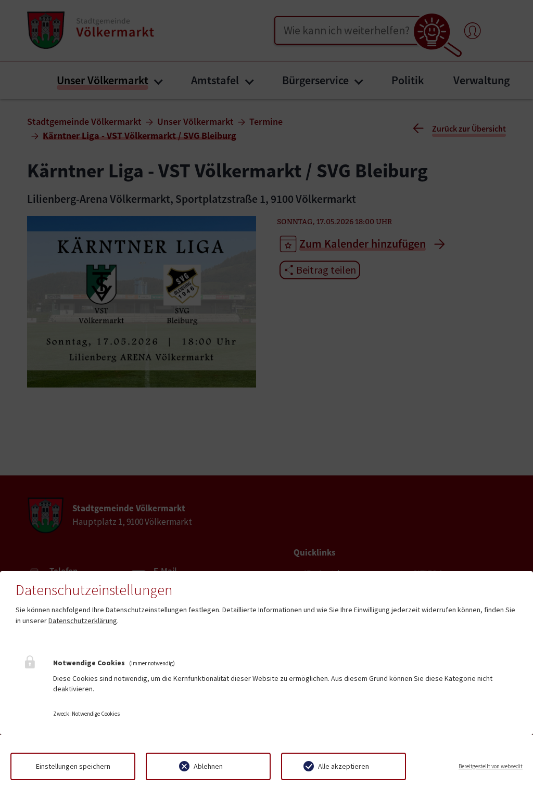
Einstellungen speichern (73, 766)
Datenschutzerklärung (82, 620)
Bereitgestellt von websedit (491, 766)
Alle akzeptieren (343, 766)
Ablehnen (208, 766)
